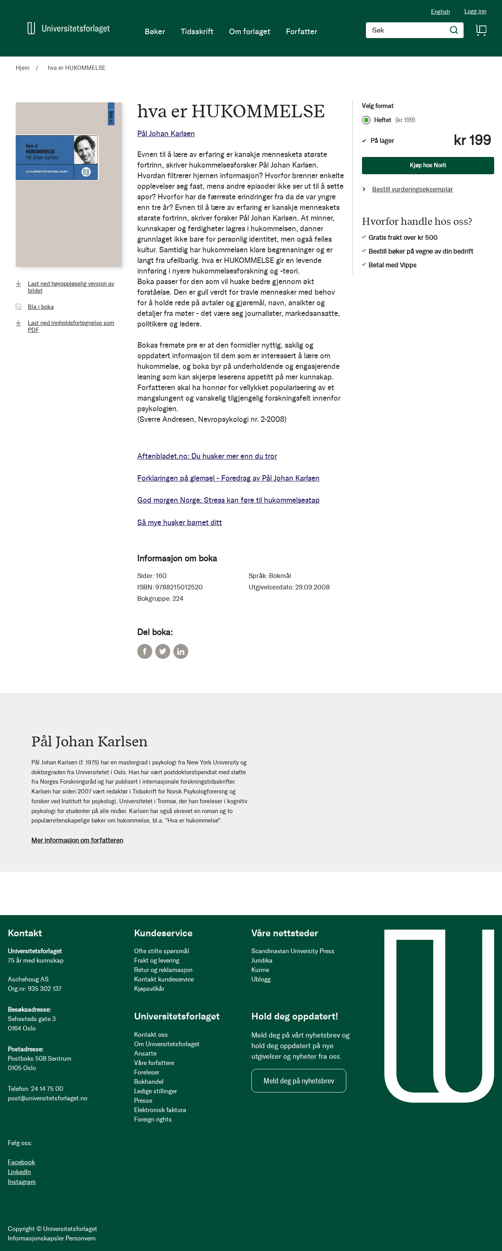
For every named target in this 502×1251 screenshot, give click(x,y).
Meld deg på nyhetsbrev (299, 1080)
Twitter (162, 651)
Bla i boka (41, 306)
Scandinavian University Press (293, 951)
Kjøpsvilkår (149, 988)
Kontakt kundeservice (164, 979)
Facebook (144, 651)
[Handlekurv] (480, 30)
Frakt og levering (156, 960)
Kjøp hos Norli (428, 165)
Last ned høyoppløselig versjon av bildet (71, 287)
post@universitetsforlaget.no (47, 1098)
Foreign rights (153, 1119)
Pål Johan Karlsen (166, 133)
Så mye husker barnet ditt (179, 522)
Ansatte (145, 1053)
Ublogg (261, 979)
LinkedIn (180, 651)
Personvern (80, 1238)
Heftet (394, 120)
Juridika (262, 960)
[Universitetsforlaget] (68, 28)
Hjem (22, 67)
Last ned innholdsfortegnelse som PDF (71, 326)
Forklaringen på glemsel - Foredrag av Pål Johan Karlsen (228, 478)
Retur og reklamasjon (163, 970)
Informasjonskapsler (36, 1238)
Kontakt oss (151, 1034)
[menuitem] (155, 31)
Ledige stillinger (155, 1091)
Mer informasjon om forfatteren (77, 840)
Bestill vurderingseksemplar (412, 189)
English (440, 11)
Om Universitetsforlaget (167, 1044)
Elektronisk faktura (160, 1110)
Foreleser (146, 1072)
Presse (143, 1100)
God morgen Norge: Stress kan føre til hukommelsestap (228, 500)
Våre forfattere (154, 1063)
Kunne (260, 970)
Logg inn (475, 12)
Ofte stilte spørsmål (161, 951)
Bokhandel (149, 1081)
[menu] (231, 31)
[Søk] (454, 30)
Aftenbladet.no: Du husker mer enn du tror (207, 456)
